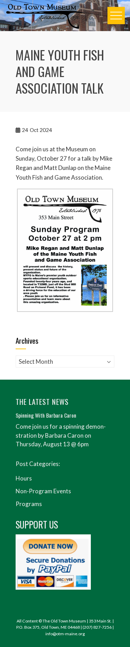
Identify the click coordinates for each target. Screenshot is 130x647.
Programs (29, 503)
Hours (24, 478)
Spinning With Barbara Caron (46, 415)
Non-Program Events (43, 491)
